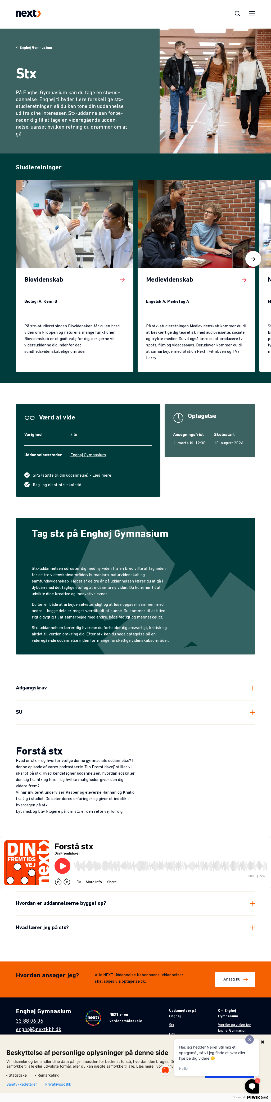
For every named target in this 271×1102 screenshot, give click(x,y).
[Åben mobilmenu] (252, 14)
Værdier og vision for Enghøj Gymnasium (234, 1028)
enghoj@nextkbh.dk (38, 1029)
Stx (171, 1025)
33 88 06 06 (29, 1021)
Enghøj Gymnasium (88, 455)
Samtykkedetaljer (21, 1084)
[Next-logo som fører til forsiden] (28, 14)
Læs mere (101, 475)
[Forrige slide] (18, 259)
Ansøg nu (231, 979)
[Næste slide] (253, 259)
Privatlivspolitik (58, 1084)
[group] (74, 276)
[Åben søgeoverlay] (237, 14)
